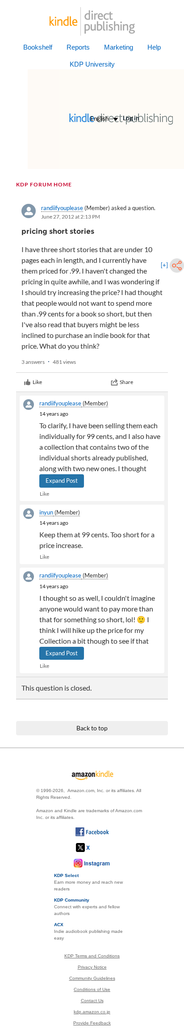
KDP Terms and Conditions (92, 955)
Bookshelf (37, 47)
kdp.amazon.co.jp (92, 1011)
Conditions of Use (92, 989)
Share (126, 382)
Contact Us (92, 1000)
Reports (78, 47)
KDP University (92, 64)
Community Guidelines (92, 978)
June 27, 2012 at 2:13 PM (70, 216)
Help (154, 47)
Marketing (118, 47)
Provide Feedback (92, 1022)
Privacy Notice (92, 967)
